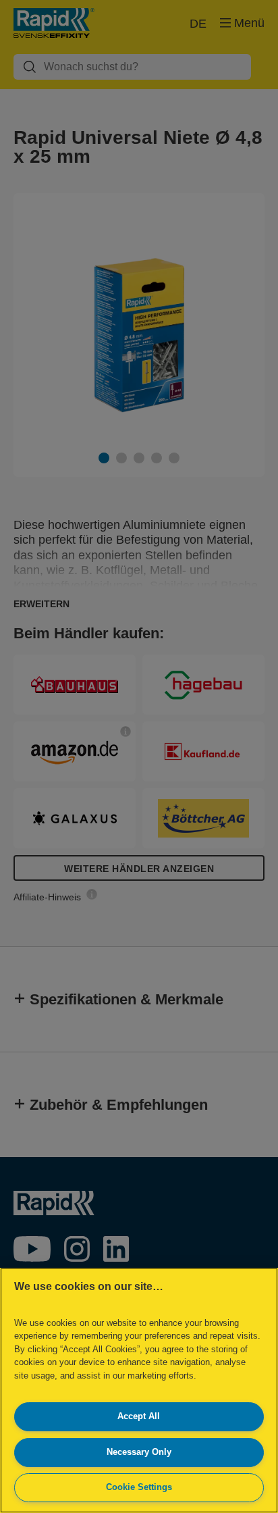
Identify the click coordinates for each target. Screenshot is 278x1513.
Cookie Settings (139, 1487)
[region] (139, 1390)
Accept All (138, 1416)
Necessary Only (139, 1452)
